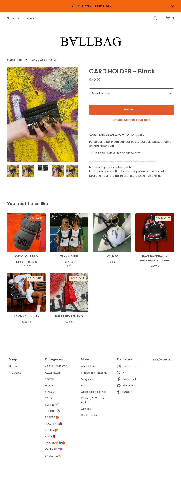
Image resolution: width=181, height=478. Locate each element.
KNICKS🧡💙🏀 (55, 443)
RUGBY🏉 (51, 430)
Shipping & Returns (94, 373)
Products (15, 373)
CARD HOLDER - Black (22, 60)
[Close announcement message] (172, 6)
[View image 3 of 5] (43, 171)
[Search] (155, 18)
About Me (87, 366)
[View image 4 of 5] (58, 171)
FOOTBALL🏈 (54, 424)
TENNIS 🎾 (52, 405)
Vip (83, 385)
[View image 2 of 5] (28, 171)
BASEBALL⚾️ (53, 456)
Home (13, 366)
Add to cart (131, 109)
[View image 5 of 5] (72, 171)
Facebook (130, 379)
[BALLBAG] (90, 41)
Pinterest (129, 385)
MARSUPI (51, 392)
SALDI (48, 398)
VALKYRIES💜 (54, 449)
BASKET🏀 (52, 417)
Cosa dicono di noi (93, 392)
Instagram (130, 366)
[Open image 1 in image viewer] (42, 114)
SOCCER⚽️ (52, 411)
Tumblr (127, 392)
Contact (87, 409)
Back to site (89, 415)
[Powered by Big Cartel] (162, 359)
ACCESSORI (48, 60)
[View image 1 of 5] (13, 171)
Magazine (87, 379)
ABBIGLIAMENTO (56, 366)
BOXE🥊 (50, 436)
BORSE (49, 379)
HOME (49, 385)
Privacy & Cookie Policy (92, 400)
